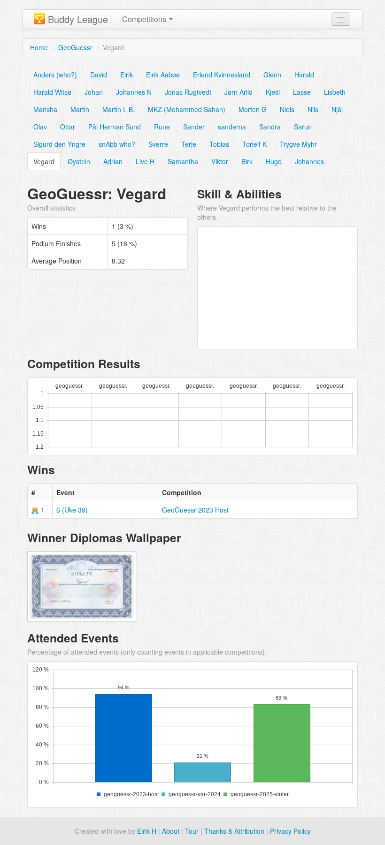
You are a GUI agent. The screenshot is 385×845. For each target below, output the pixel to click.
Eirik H (146, 831)
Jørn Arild (238, 92)
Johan (94, 92)
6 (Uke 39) (72, 509)
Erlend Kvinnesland (221, 74)
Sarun (303, 126)
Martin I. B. (118, 109)
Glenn (272, 74)
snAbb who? (117, 144)
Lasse (302, 92)
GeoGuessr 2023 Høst (195, 509)
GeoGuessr (75, 47)
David (98, 74)
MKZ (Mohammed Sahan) (186, 109)
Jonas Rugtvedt (188, 92)
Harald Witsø (52, 92)
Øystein (79, 161)
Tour (192, 831)
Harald (304, 74)
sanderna (232, 126)
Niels (287, 109)
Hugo (274, 161)
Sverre (158, 144)
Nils (313, 109)
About (170, 831)
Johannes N (134, 92)
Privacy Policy (290, 831)
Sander (194, 126)
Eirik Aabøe (163, 74)
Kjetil (273, 92)
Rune (162, 126)
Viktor (219, 161)
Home (39, 47)
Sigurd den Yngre (59, 144)
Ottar (67, 126)
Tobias (219, 144)
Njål (337, 109)
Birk (247, 161)
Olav (40, 126)
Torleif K (254, 144)
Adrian (113, 161)
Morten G (253, 109)
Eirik (126, 74)
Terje (188, 144)
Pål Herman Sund (114, 126)
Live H (145, 161)
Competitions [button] (145, 19)
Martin (79, 109)
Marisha (45, 109)
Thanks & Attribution (234, 831)
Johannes (309, 161)
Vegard (43, 161)
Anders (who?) (55, 74)
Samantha (183, 161)
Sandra (270, 126)
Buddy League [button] (78, 19)
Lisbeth (335, 92)
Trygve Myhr (298, 144)
